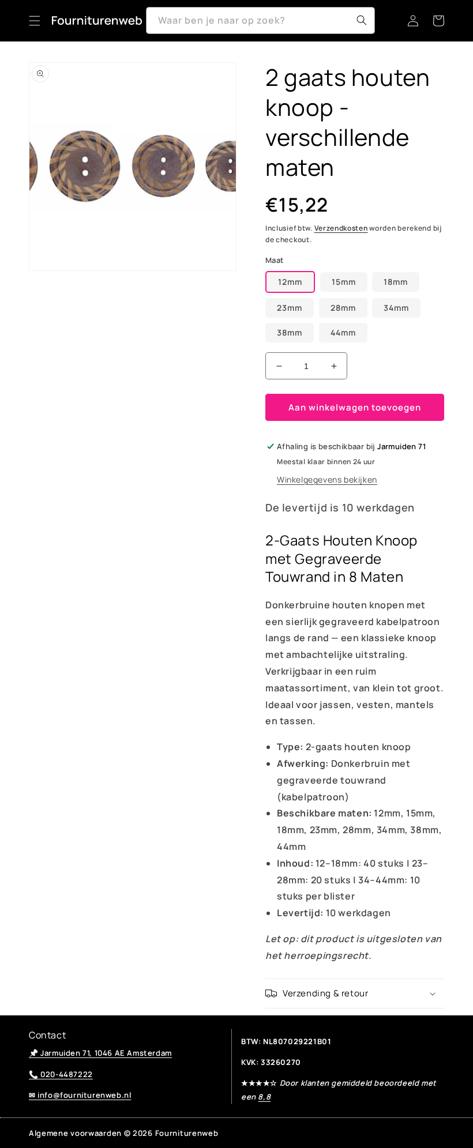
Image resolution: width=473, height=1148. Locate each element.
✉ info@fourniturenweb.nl (80, 1095)
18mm (396, 281)
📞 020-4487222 (61, 1074)
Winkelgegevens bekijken (327, 479)
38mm (289, 332)
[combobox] (260, 20)
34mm (396, 307)
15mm (344, 281)
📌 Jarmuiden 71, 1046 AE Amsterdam (100, 1053)
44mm (343, 332)
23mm (289, 307)
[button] (34, 20)
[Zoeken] (361, 20)
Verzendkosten (341, 228)
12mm (290, 281)
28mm (343, 307)
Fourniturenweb (187, 1133)
